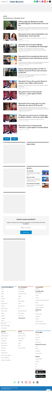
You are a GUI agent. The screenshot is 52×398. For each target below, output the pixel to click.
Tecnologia (3, 318)
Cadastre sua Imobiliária (5, 360)
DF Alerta (37, 334)
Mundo (2, 301)
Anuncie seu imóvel (5, 335)
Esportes (3, 306)
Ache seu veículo (21, 333)
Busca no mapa (4, 338)
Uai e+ (36, 363)
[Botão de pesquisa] (7, 1)
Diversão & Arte (4, 303)
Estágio (19, 296)
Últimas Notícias (21, 301)
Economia (3, 298)
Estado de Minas (38, 358)
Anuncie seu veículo (22, 335)
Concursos (21, 318)
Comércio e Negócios (39, 307)
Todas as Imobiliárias (5, 357)
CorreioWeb (39, 287)
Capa (2, 288)
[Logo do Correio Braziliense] (16, 1)
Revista (36, 348)
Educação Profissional (22, 310)
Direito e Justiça (4, 308)
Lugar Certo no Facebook (6, 355)
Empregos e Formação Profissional (42, 300)
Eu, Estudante (22, 287)
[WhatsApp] (35, 2)
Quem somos (3, 323)
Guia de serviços (4, 345)
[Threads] (50, 2)
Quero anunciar (38, 292)
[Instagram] (42, 2)
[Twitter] (40, 2)
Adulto (36, 302)
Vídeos (19, 343)
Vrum (20, 331)
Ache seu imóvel (4, 333)
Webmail (37, 288)
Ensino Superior (21, 291)
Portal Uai (37, 361)
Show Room (3, 347)
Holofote (2, 315)
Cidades (2, 291)
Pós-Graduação (21, 313)
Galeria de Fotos (4, 352)
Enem (19, 298)
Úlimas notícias (4, 343)
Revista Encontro (40, 344)
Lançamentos (3, 340)
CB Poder (37, 339)
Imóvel (3, 331)
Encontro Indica (38, 353)
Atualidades (37, 351)
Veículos (37, 297)
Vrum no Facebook (21, 347)
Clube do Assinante (39, 321)
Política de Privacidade (5, 325)
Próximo (14, 138)
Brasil (2, 296)
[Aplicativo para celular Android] (40, 376)
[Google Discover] (47, 2)
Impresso (38, 310)
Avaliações (20, 340)
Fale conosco (20, 315)
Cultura (19, 303)
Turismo (2, 320)
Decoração (3, 350)
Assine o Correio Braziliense (40, 323)
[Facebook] (37, 2)
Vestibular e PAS (21, 306)
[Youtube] (45, 2)
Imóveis (36, 295)
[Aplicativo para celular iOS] (40, 372)
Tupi (36, 366)
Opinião (2, 313)
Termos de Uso (4, 328)
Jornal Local (37, 337)
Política (2, 293)
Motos (19, 345)
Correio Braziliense (7, 287)
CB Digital (37, 316)
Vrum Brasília (38, 342)
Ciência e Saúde (4, 310)
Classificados (39, 291)
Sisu (19, 308)
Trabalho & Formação (22, 293)
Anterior (7, 138)
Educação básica (21, 288)
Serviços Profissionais (39, 305)
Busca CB (37, 318)
